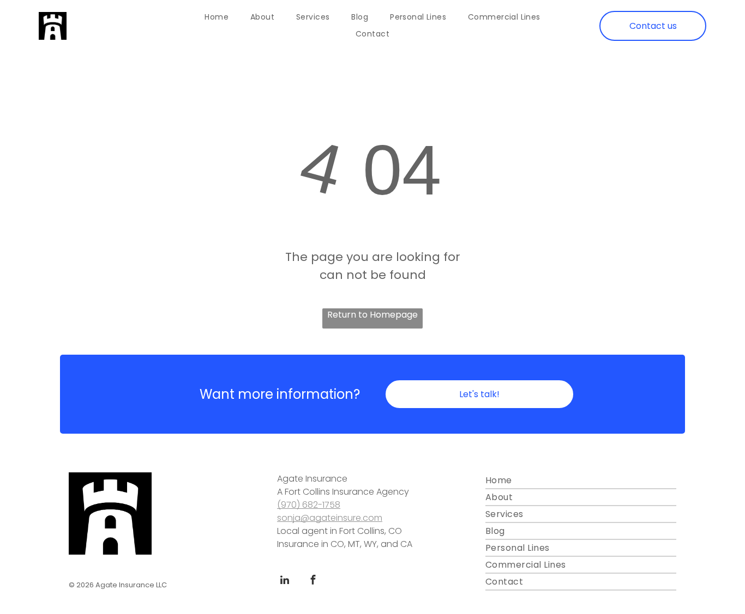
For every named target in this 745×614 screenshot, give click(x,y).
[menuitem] (216, 17)
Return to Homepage (372, 314)
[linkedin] (284, 582)
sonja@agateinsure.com (329, 518)
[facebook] (313, 582)
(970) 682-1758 (308, 505)
